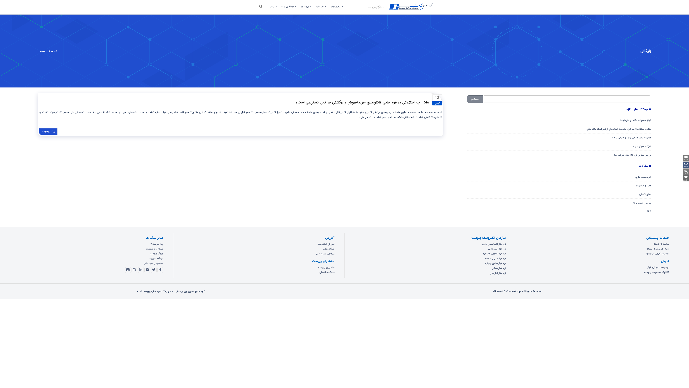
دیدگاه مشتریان (326, 272)
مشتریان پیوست (326, 267)
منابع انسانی (645, 194)
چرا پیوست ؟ (157, 244)
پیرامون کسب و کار (641, 203)
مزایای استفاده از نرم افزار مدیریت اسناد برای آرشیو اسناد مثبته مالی (619, 129)
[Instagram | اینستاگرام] (134, 270)
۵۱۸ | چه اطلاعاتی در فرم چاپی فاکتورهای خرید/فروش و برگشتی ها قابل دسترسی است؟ (362, 102)
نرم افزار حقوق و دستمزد (494, 254)
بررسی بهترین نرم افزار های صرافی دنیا (632, 155)
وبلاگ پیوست (156, 254)
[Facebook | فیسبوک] (160, 270)
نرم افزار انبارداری (498, 273)
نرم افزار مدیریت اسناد (495, 258)
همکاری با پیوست (154, 249)
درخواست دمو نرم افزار (658, 267)
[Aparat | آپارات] (128, 270)
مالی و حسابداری (643, 186)
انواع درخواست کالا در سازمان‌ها (635, 120)
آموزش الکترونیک (326, 244)
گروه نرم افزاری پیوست (48, 51)
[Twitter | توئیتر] (154, 270)
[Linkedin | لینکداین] (141, 270)
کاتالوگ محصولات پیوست (656, 272)
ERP (649, 211)
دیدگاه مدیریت (156, 258)
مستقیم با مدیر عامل (153, 263)
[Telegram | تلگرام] (147, 270)
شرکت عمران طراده (642, 146)
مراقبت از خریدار (661, 244)
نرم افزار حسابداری (497, 249)
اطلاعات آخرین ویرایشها (657, 254)
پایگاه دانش (328, 249)
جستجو (475, 99)
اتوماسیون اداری (643, 177)
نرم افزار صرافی (499, 268)
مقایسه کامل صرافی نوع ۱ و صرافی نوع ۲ (631, 138)
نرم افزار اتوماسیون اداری (494, 244)
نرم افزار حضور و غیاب (495, 263)
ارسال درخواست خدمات (657, 249)
